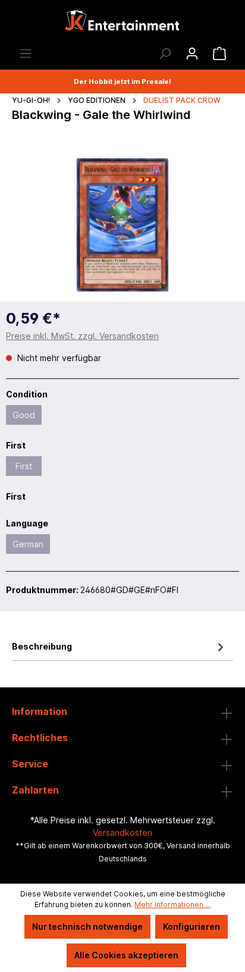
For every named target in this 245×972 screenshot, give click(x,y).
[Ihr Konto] (192, 53)
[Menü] (25, 53)
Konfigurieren (191, 926)
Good (23, 415)
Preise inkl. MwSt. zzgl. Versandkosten (82, 336)
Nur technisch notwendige (87, 926)
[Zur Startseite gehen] (122, 23)
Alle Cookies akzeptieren (126, 955)
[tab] (119, 646)
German (27, 544)
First (23, 466)
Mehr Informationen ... (172, 904)
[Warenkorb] (219, 53)
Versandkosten (122, 832)
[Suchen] (164, 53)
